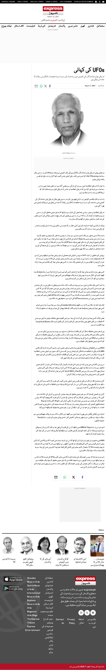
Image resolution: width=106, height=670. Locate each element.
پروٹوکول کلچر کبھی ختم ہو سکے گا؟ (28, 562)
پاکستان (62, 26)
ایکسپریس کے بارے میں (91, 623)
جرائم (51, 652)
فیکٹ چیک (6, 26)
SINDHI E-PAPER (52, 2)
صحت (50, 615)
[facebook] (82, 477)
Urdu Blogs (32, 615)
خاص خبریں (73, 26)
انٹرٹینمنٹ (30, 26)
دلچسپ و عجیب (46, 611)
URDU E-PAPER (22, 2)
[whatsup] (64, 477)
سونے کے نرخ (48, 619)
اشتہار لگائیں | (45, 20)
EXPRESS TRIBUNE (8, 2)
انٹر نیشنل (52, 26)
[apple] (16, 579)
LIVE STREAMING (66, 2)
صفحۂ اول (101, 26)
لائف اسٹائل (19, 26)
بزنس (51, 645)
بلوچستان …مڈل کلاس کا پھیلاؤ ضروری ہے (97, 562)
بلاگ (51, 641)
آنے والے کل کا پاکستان (45, 560)
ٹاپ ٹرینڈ (41, 26)
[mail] (55, 477)
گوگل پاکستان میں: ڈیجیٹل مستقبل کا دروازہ (62, 562)
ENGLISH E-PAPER (36, 2)
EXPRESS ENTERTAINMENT (84, 2)
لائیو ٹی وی (54, 20)
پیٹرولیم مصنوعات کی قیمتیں (47, 626)
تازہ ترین (91, 26)
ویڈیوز (50, 648)
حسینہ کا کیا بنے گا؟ (9, 560)
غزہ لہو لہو (49, 585)
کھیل (82, 26)
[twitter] (73, 477)
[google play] (16, 588)
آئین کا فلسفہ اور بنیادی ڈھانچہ (80, 560)
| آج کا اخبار (61, 20)
